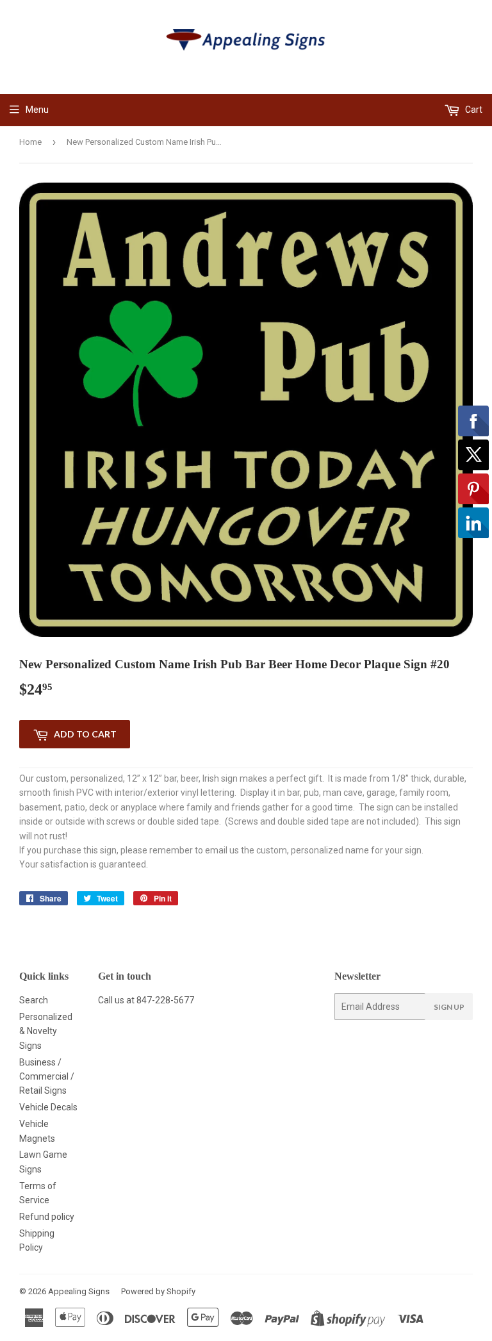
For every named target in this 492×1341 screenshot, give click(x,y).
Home (30, 142)
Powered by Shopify (158, 1291)
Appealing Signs (79, 1291)
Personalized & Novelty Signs (45, 1031)
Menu (37, 109)
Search (33, 1000)
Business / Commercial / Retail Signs (46, 1076)
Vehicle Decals (48, 1107)
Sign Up (449, 1007)
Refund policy (46, 1217)
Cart (472, 109)
